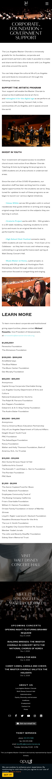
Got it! (8, 774)
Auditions (25, 700)
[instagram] (34, 715)
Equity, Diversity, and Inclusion (26, 697)
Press (26, 709)
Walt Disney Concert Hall (26, 691)
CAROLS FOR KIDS (26, 657)
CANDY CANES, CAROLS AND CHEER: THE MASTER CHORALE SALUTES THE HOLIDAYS (26, 669)
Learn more (15, 771)
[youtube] (28, 715)
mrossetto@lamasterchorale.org (19, 335)
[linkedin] (41, 715)
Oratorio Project (14, 221)
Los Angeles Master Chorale (25, 688)
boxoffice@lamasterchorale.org (28, 744)
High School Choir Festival (18, 239)
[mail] (9, 715)
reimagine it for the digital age (20, 98)
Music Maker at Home (16, 260)
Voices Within (12, 203)
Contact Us (26, 706)
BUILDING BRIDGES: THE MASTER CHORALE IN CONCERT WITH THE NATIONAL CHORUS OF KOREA (26, 645)
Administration (25, 694)
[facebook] (15, 715)
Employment (25, 703)
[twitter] (22, 715)
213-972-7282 (29, 738)
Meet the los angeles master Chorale (26, 599)
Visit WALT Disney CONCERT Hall (26, 560)
